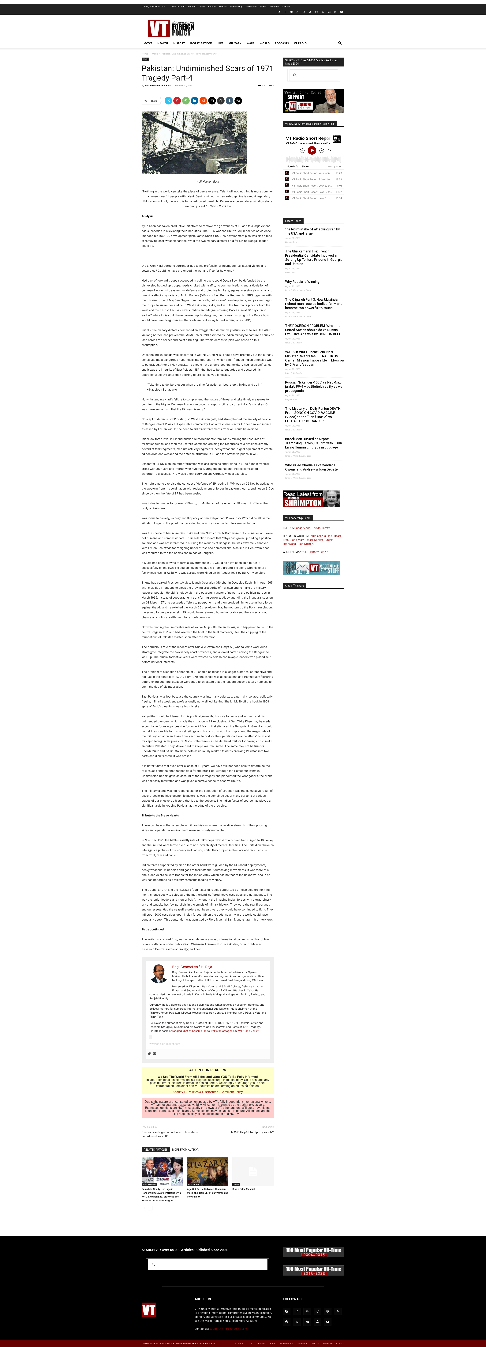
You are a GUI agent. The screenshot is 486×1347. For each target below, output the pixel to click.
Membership (236, 6)
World (265, 43)
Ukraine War (194, 1184)
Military (235, 43)
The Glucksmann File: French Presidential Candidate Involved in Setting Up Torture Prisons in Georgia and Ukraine (313, 257)
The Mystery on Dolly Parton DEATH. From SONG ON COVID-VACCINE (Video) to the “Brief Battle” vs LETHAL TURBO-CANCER (313, 415)
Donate (222, 6)
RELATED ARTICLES (156, 1149)
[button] (339, 43)
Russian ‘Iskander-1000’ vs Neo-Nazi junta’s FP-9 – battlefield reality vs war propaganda (314, 386)
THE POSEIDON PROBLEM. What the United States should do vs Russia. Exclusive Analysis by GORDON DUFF (313, 330)
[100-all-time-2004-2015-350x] (313, 1256)
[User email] (154, 1054)
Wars (250, 43)
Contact (286, 6)
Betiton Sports (207, 1343)
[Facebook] (285, 12)
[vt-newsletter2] (311, 574)
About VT (192, 6)
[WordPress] (335, 12)
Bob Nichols (306, 544)
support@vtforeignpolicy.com (228, 1328)
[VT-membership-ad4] (313, 112)
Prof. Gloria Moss (294, 540)
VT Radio (300, 43)
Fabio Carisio (317, 536)
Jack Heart (334, 536)
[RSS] (310, 12)
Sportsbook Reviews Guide (184, 1343)
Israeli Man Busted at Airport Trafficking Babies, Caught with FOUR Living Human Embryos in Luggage (313, 443)
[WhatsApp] (186, 100)
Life (220, 43)
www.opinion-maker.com (164, 1043)
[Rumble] (304, 12)
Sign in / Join (178, 6)
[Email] (212, 100)
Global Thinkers (294, 585)
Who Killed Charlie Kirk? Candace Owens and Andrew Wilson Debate (311, 467)
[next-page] (150, 1208)
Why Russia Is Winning (302, 282)
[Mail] (291, 12)
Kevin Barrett (322, 528)
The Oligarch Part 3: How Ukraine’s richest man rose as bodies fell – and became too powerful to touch (313, 303)
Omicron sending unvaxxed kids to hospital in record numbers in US (170, 1134)
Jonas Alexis (302, 528)
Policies (212, 6)
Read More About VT (244, 1320)
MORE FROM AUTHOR (185, 1149)
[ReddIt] (203, 100)
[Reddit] (298, 12)
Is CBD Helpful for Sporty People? (252, 1132)
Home (145, 53)
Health (162, 43)
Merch (263, 6)
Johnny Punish (319, 552)
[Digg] (238, 100)
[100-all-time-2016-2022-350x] (313, 1275)
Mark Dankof (315, 540)
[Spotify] (316, 12)
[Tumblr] (229, 100)
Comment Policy (232, 1092)
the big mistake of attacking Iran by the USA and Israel (312, 231)
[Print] (221, 100)
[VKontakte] (329, 12)
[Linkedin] (194, 100)
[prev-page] (144, 1208)
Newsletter (251, 6)
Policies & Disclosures (203, 1092)
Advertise (274, 6)
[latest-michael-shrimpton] (311, 506)
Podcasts (282, 43)
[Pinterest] (177, 100)
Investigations (201, 43)
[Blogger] (279, 12)
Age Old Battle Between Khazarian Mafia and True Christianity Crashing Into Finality (207, 1193)
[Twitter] (323, 12)
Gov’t (148, 43)
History (179, 43)
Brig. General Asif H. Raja (158, 85)
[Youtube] (341, 12)
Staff (202, 6)
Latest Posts (293, 220)
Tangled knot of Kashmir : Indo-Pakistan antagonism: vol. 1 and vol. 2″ (215, 1030)
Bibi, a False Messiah (243, 1189)
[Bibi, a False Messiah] (253, 1171)
